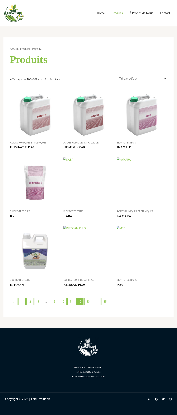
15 (105, 301)
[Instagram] (170, 399)
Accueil (14, 48)
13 (88, 301)
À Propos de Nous (141, 13)
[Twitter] (163, 399)
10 (62, 301)
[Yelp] (149, 399)
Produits (117, 13)
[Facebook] (156, 399)
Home (101, 13)
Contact (165, 13)
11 (71, 301)
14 (96, 301)
